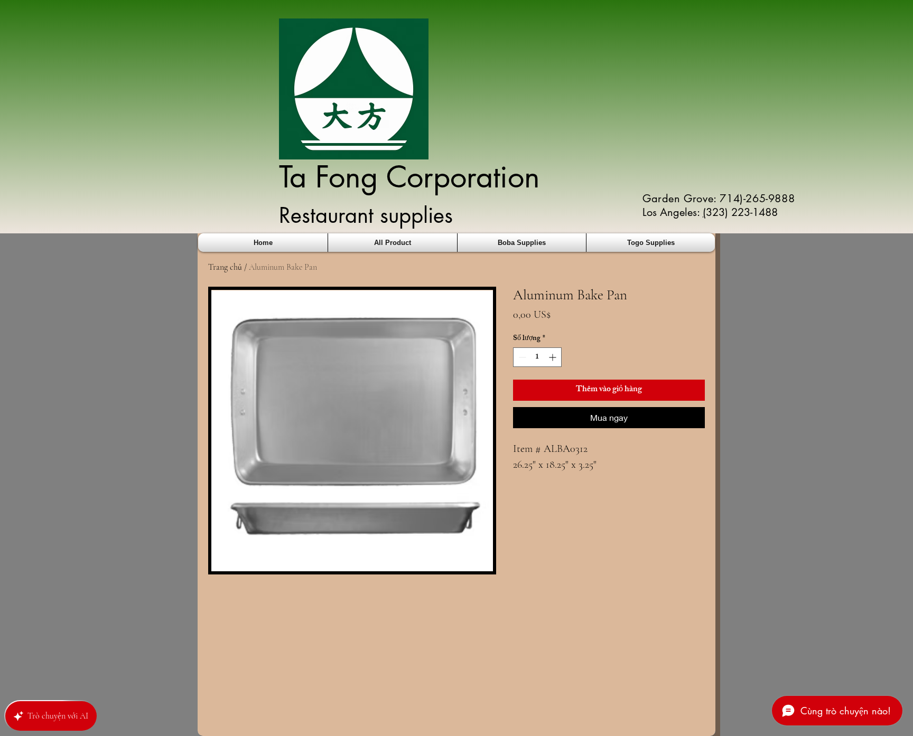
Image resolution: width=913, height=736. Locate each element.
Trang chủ (225, 267)
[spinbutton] (537, 357)
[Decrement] (521, 357)
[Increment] (553, 357)
